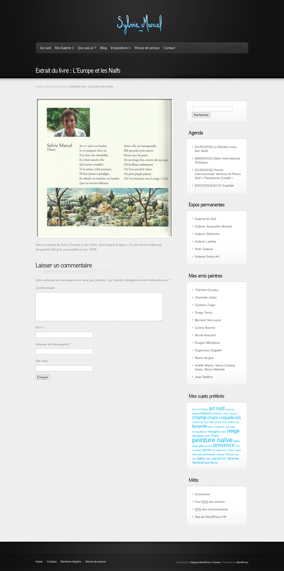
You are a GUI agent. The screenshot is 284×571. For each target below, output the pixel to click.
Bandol (195, 413)
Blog (103, 48)
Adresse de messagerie (53, 344)
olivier (207, 436)
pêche (206, 450)
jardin (218, 422)
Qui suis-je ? (87, 48)
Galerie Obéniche (207, 234)
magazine (219, 427)
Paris (215, 436)
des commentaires (211, 509)
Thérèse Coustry (206, 290)
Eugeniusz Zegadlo (208, 350)
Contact (169, 48)
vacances (219, 458)
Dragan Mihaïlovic (207, 342)
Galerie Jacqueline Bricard (213, 226)
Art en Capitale (200, 409)
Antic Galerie (204, 249)
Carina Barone (205, 327)
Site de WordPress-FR (210, 517)
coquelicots (230, 417)
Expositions (120, 48)
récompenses (219, 450)
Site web (41, 361)
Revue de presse (147, 48)
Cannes (233, 413)
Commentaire (45, 288)
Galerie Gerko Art (207, 256)
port (201, 446)
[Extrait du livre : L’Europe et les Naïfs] (104, 168)
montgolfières (199, 431)
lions (210, 427)
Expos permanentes (207, 204)
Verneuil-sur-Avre (204, 462)
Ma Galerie (64, 48)
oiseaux (197, 436)
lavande (199, 426)
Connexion (202, 494)
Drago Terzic (204, 312)
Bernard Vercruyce (208, 320)
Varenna (233, 458)
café (225, 413)
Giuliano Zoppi (205, 305)
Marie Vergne (204, 358)
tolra (208, 458)
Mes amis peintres (205, 276)
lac (237, 422)
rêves (231, 450)
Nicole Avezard (205, 335)
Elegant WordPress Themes (205, 562)
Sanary (220, 454)
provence (224, 445)
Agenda (196, 132)
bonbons (217, 413)
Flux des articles (210, 501)
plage (195, 446)
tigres (201, 458)
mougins (213, 431)
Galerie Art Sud (205, 219)
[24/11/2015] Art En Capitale (214, 185)
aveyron (229, 409)
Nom (40, 327)
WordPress (242, 562)
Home (39, 86)
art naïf (217, 408)
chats (212, 417)
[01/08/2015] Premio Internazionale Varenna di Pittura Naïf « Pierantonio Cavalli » (218, 174)
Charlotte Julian (206, 297)
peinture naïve (212, 440)
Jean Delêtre (204, 377)
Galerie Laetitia (205, 241)
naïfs (223, 431)
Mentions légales (71, 561)
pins (237, 441)
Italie (211, 422)
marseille (230, 427)
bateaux (206, 413)
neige (233, 431)
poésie (208, 446)
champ (199, 417)
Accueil (45, 48)
